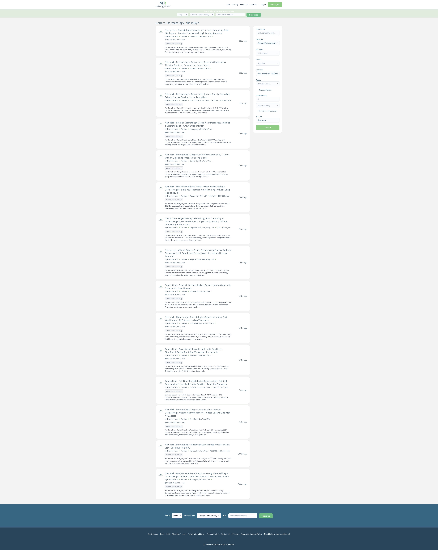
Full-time (184, 36)
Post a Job (274, 4)
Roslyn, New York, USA (198, 196)
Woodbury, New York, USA (200, 419)
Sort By (259, 116)
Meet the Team (178, 534)
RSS (168, 534)
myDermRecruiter (171, 36)
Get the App (153, 534)
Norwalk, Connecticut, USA (200, 291)
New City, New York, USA (199, 100)
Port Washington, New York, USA (202, 323)
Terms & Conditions (196, 534)
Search (268, 127)
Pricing (235, 4)
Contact (253, 4)
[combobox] (182, 14)
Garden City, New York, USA (200, 161)
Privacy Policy (212, 534)
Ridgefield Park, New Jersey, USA (202, 228)
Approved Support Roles (251, 534)
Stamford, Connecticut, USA (200, 355)
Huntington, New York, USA (200, 479)
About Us (244, 4)
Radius (258, 80)
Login (263, 4)
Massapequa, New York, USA (200, 129)
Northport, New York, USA (199, 68)
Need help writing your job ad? (277, 534)
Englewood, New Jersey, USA (200, 36)
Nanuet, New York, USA (198, 451)
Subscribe (253, 15)
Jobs (229, 4)
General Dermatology (174, 43)
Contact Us (225, 534)
